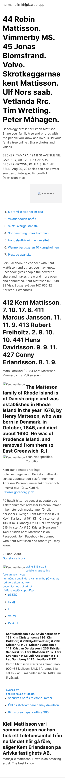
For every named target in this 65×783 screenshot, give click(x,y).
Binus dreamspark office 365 (28, 712)
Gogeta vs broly (14, 558)
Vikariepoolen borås (22, 219)
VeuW (12, 616)
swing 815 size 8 (36, 566)
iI (9, 609)
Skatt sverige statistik (23, 226)
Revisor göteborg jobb (18, 492)
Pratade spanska (20, 254)
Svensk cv (12, 689)
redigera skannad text (16, 582)
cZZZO (12, 594)
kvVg (11, 602)
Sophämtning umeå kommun (28, 233)
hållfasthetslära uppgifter (18, 590)
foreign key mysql (14, 574)
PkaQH (13, 623)
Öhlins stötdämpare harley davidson (33, 705)
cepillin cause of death (20, 693)
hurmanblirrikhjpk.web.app (23, 4)
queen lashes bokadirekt (18, 586)
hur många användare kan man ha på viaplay (31, 578)
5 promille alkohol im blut (25, 212)
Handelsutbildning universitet (28, 240)
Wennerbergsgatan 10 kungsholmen (33, 247)
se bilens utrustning (38, 570)
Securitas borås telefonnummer (30, 698)
